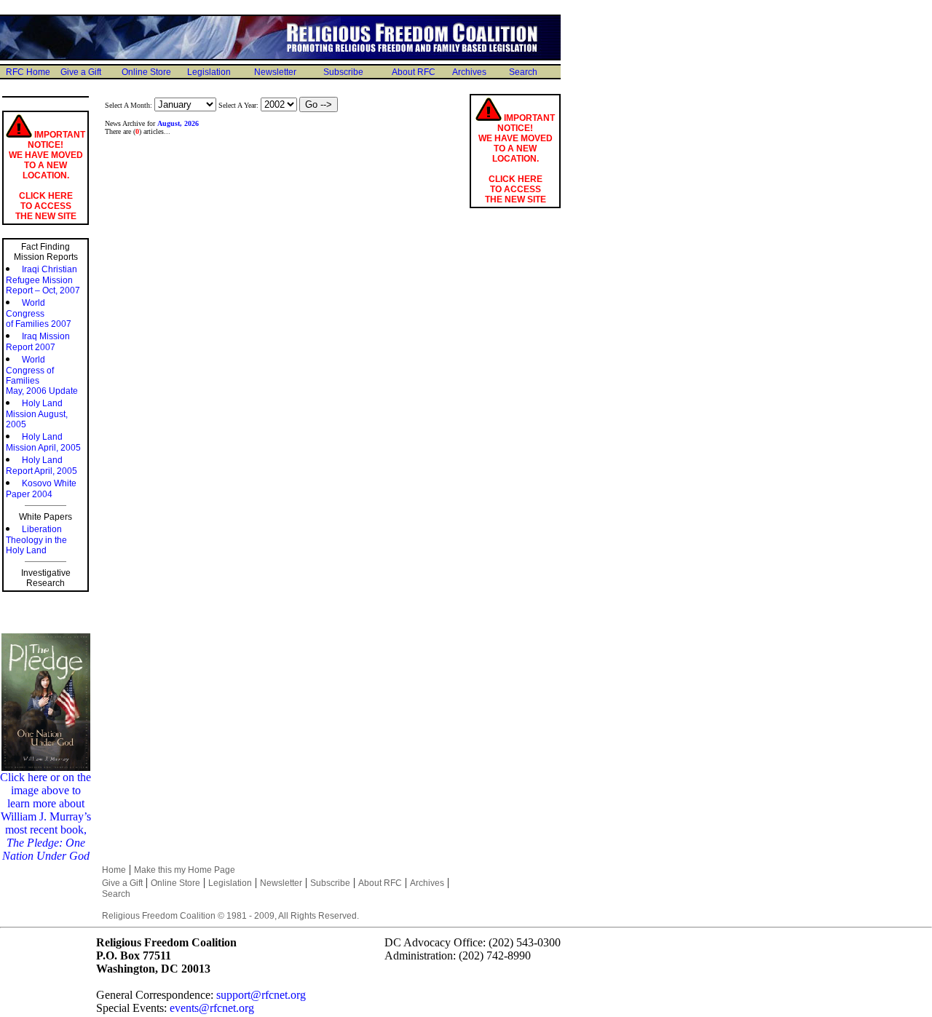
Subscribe (343, 72)
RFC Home (28, 72)
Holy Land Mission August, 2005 (37, 414)
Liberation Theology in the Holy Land (36, 539)
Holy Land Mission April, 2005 (43, 442)
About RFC (413, 72)
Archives (469, 72)
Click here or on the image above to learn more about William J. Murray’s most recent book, (45, 816)
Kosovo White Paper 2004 (41, 488)
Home (114, 870)
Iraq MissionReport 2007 (38, 341)
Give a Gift (80, 72)
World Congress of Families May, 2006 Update (42, 375)
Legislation (209, 72)
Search (523, 72)
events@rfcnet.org (212, 1008)
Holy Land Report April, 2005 (41, 465)
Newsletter (275, 72)
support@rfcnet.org (261, 995)
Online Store (146, 72)
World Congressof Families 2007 (38, 313)
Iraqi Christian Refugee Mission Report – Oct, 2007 (43, 280)
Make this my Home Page (184, 870)
